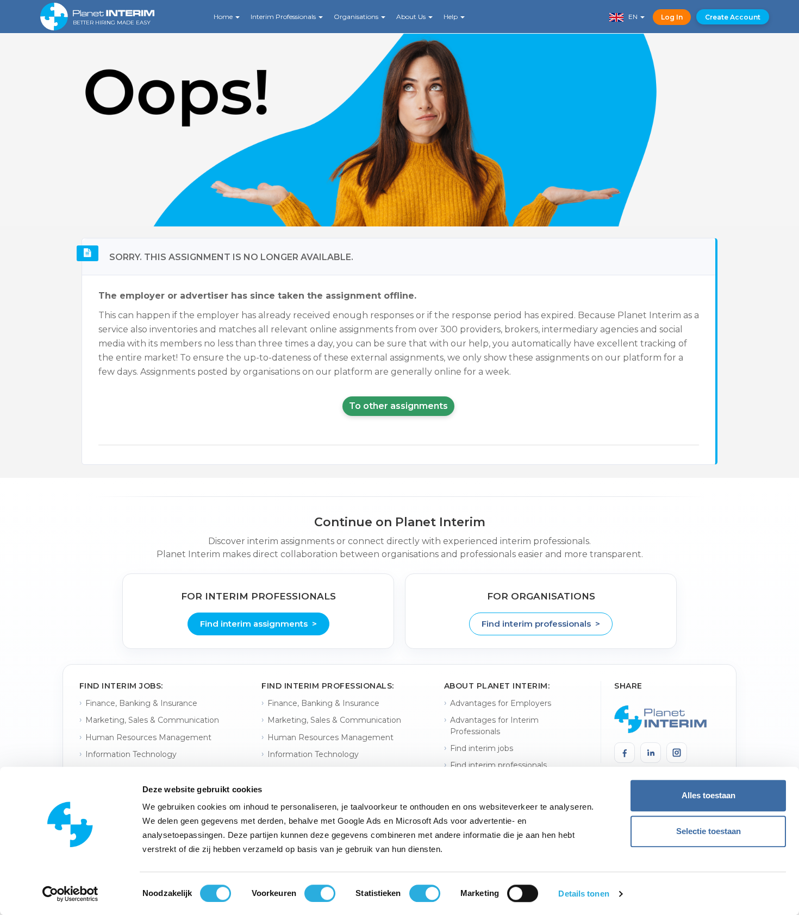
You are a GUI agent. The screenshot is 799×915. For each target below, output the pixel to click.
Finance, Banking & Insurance (141, 703)
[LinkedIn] (650, 752)
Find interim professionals (498, 765)
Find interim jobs (481, 748)
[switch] (319, 893)
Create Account (732, 17)
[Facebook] (624, 752)
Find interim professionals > (541, 624)
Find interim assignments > (258, 624)
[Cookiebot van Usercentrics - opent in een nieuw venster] (70, 894)
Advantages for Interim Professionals (494, 725)
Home (224, 16)
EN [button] (631, 16)
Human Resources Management (148, 737)
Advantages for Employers (500, 703)
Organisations (357, 16)
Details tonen (583, 893)
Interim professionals (284, 16)
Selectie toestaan (708, 831)
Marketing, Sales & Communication (152, 720)
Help (451, 16)
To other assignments (398, 406)
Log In (672, 17)
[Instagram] (676, 752)
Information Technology (131, 754)
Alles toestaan (708, 795)
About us (411, 16)
